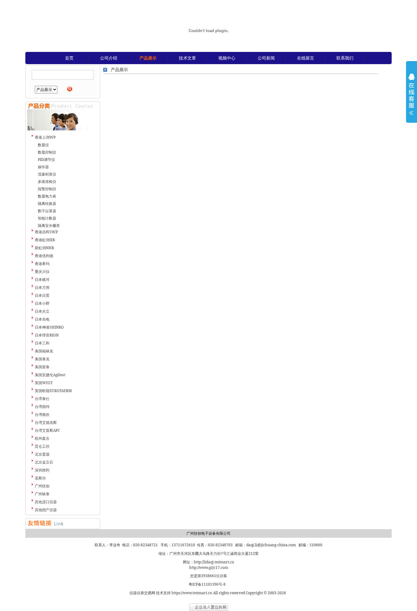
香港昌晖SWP (46, 232)
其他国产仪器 (46, 509)
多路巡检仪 (47, 181)
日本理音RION (47, 335)
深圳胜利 (42, 470)
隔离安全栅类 (49, 225)
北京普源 (42, 454)
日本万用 (42, 287)
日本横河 (42, 279)
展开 (411, 98)
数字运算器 (47, 210)
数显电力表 (47, 196)
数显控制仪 (47, 152)
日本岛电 (42, 319)
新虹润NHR (44, 247)
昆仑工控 (42, 446)
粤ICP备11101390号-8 (207, 584)
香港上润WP (45, 137)
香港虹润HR (45, 239)
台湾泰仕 (42, 398)
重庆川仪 (42, 271)
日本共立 (42, 311)
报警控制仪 (47, 188)
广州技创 (42, 486)
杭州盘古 (42, 438)
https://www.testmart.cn (192, 592)
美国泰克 (42, 359)
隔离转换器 (47, 203)
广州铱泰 (42, 493)
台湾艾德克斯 (46, 422)
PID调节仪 (46, 159)
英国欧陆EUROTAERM (53, 390)
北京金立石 (44, 462)
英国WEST (44, 382)
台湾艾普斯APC (47, 430)
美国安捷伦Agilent (50, 374)
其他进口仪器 (46, 501)
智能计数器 (47, 218)
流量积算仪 (47, 174)
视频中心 (226, 58)
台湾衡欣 (42, 414)
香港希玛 (42, 263)
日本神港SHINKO (49, 327)
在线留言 (305, 58)
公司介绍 (108, 58)
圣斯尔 (40, 478)
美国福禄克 (44, 351)
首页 (69, 58)
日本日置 (42, 295)
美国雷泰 (42, 366)
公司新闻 (266, 58)
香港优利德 (44, 255)
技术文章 (187, 58)
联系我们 (345, 58)
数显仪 (43, 144)
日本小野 (42, 303)
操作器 (43, 166)
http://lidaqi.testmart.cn (214, 562)
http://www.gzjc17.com (208, 567)
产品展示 (148, 58)
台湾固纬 (42, 406)
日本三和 (42, 343)
